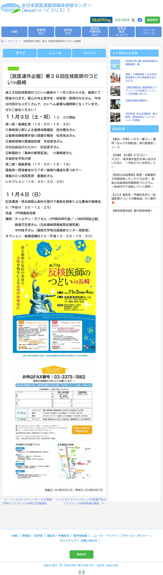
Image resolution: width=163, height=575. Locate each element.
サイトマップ (68, 540)
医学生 (38, 535)
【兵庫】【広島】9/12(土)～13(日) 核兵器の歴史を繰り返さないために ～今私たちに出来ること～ (133, 161)
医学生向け (68, 32)
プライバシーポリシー (134, 535)
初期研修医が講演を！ (137, 100)
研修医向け (41, 32)
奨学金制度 (80, 535)
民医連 (125, 20)
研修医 (26, 535)
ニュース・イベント (103, 535)
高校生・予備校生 (58, 535)
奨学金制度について (122, 31)
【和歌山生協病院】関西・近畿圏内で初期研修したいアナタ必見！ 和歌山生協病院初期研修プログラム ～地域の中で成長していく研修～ (133, 180)
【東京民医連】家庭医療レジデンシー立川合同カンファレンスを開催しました (140, 90)
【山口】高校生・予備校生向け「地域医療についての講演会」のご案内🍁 (133, 198)
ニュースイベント (149, 32)
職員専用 (152, 20)
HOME (14, 31)
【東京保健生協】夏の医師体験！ (132, 210)
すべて (20, 53)
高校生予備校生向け (95, 31)
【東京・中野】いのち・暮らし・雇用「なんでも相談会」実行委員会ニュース (133, 143)
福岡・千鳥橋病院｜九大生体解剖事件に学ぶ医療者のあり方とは (140, 77)
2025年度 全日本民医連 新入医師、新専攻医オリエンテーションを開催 (141, 116)
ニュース (55, 53)
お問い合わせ (89, 540)
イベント (13, 41)
